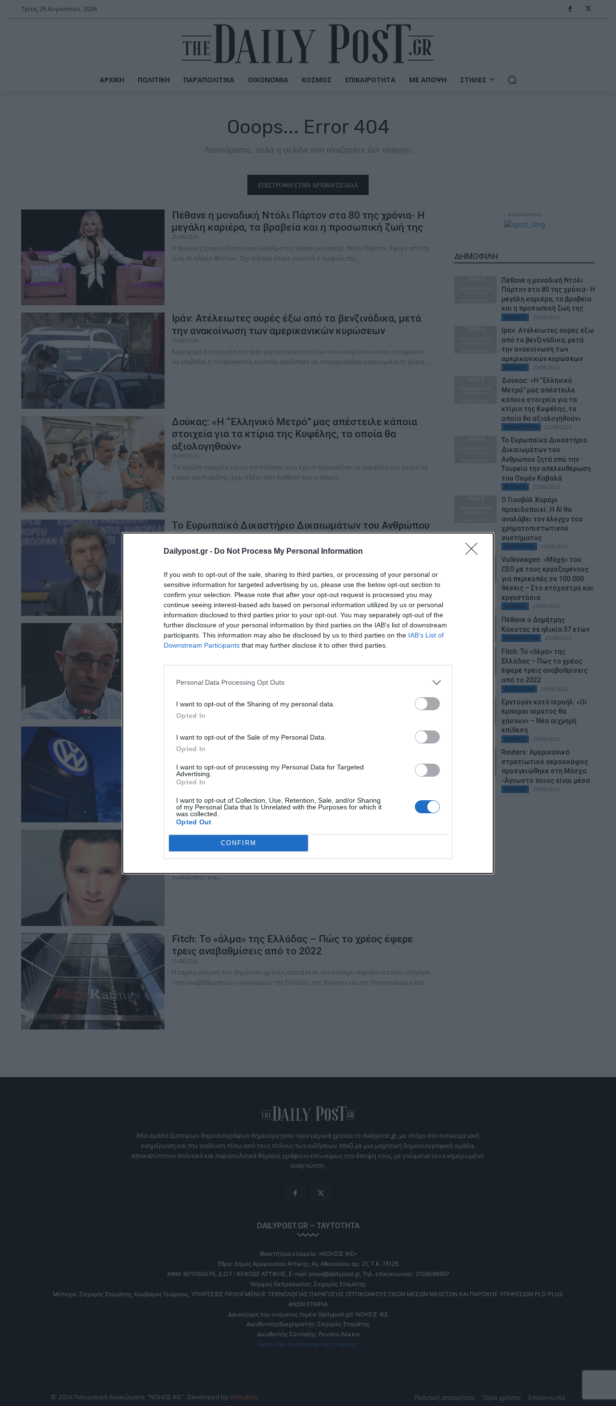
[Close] (474, 552)
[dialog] (308, 703)
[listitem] (308, 682)
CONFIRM (239, 842)
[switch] (427, 703)
